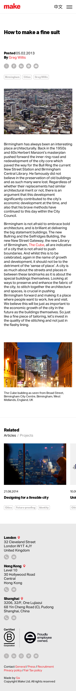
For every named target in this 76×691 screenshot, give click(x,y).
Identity (44, 507)
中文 (58, 7)
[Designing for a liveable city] (35, 464)
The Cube (36, 244)
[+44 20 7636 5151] (6, 558)
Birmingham (12, 77)
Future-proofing (25, 507)
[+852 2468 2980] (6, 590)
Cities (27, 77)
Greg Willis (41, 77)
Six (18, 678)
